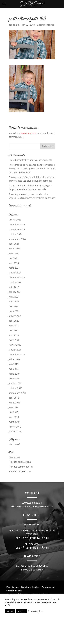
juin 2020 (13, 325)
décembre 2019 (17, 354)
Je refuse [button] (21, 611)
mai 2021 (13, 306)
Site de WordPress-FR (20, 471)
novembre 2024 (17, 229)
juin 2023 (13, 296)
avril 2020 (14, 335)
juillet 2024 (14, 248)
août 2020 (14, 320)
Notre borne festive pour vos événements (30, 159)
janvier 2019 (15, 383)
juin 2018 (13, 407)
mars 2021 (14, 311)
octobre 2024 (15, 234)
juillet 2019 (14, 359)
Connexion (14, 456)
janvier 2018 (15, 431)
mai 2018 (13, 412)
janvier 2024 (15, 272)
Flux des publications (20, 461)
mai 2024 (13, 258)
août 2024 (14, 243)
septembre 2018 (17, 392)
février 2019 (15, 378)
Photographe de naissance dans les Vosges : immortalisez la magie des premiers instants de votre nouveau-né (32, 168)
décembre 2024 (17, 224)
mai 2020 (13, 330)
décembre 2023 (17, 277)
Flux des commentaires (21, 466)
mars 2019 (14, 373)
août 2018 (14, 397)
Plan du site (12, 586)
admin (16, 24)
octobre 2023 (15, 282)
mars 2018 (14, 421)
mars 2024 (14, 267)
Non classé (14, 444)
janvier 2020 (15, 349)
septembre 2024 (17, 239)
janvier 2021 (15, 315)
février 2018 (15, 426)
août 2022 (14, 301)
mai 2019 (13, 368)
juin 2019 (13, 364)
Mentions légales (30, 586)
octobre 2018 (15, 388)
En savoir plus (34, 611)
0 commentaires (45, 24)
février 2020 (15, 344)
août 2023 (14, 287)
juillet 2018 (14, 402)
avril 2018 (14, 416)
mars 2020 (14, 339)
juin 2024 (13, 253)
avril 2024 (14, 263)
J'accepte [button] (10, 611)
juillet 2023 (14, 291)
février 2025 (15, 219)
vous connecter (29, 133)
